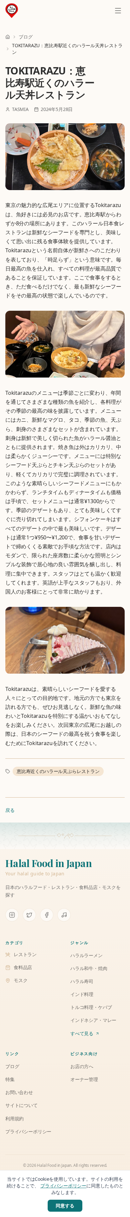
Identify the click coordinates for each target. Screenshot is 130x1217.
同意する (65, 1205)
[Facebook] (46, 915)
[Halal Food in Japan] (11, 10)
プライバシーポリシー (63, 1185)
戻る (10, 810)
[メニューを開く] (118, 10)
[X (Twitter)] (29, 915)
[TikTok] (64, 915)
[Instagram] (12, 915)
